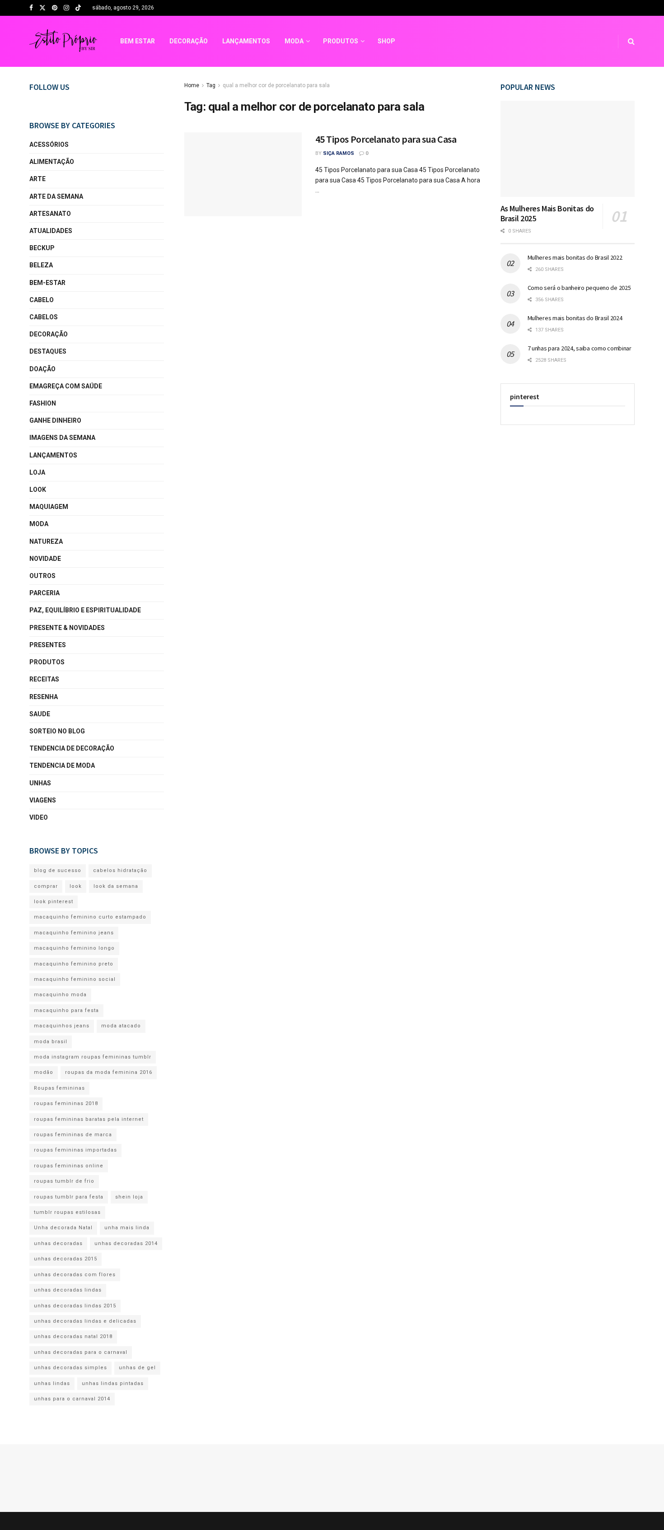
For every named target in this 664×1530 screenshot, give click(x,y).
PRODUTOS (340, 41)
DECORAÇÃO (188, 41)
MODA (294, 41)
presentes (47, 644)
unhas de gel (137, 1368)
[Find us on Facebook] (31, 8)
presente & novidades (67, 627)
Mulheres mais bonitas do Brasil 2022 (575, 257)
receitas (44, 679)
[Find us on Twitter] (42, 8)
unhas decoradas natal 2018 (73, 1336)
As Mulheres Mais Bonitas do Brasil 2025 (547, 213)
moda (38, 523)
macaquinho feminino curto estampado (90, 917)
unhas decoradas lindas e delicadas (85, 1321)
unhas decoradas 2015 (65, 1259)
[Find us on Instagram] (66, 8)
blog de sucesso (57, 870)
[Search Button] (631, 41)
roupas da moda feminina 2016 (108, 1072)
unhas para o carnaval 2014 (72, 1399)
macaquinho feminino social (75, 979)
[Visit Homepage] (63, 41)
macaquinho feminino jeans (74, 933)
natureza (46, 541)
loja (37, 472)
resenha (43, 696)
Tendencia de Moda (62, 765)
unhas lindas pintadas (113, 1383)
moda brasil (50, 1042)
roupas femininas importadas (75, 1150)
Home (191, 85)
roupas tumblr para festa (68, 1197)
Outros (42, 575)
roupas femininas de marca (73, 1135)
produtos (47, 662)
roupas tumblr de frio (64, 1181)
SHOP (386, 41)
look (37, 489)
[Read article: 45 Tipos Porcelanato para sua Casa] (243, 174)
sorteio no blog (57, 731)
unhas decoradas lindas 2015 (75, 1306)
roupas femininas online (68, 1166)
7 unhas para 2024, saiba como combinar (579, 348)
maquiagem (48, 506)
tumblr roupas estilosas (67, 1212)
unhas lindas (52, 1383)
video (38, 817)
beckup (42, 248)
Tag (210, 85)
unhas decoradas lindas (68, 1290)
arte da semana (56, 196)
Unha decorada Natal (63, 1228)
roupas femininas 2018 (66, 1103)
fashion (42, 403)
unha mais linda (127, 1228)
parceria (44, 593)
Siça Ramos (338, 153)
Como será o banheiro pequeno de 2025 (579, 288)
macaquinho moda (60, 995)
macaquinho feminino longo (74, 948)
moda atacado (121, 1026)
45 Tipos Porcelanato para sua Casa (386, 139)
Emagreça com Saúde (65, 386)
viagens (42, 800)
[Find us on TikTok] (78, 8)
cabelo (41, 299)
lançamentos (53, 455)
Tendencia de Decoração (71, 748)
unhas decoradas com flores (75, 1275)
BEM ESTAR (137, 41)
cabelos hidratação (120, 870)
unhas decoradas (58, 1243)
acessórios (49, 144)
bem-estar (47, 282)
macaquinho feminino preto (73, 964)
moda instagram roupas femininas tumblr (92, 1057)
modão (43, 1072)
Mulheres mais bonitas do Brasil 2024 (575, 318)
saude (39, 714)
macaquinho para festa (66, 1010)
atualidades (50, 230)
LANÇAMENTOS (246, 41)
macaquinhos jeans (61, 1026)
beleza (41, 265)
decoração (48, 334)
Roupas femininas (59, 1088)
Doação (42, 369)
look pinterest (53, 902)
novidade (45, 558)
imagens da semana (62, 437)
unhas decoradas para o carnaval (80, 1352)
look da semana (116, 886)
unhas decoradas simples (70, 1368)
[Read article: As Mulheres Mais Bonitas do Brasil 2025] (567, 149)
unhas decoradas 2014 (126, 1243)
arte (37, 178)
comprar (46, 886)
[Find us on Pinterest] (54, 8)
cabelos (43, 317)
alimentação (51, 161)
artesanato (50, 213)
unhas (40, 783)
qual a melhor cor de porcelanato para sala (276, 85)
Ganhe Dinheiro (55, 420)
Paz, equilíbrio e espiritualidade (85, 610)
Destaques (47, 351)
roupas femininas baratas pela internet (89, 1119)
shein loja (129, 1197)
